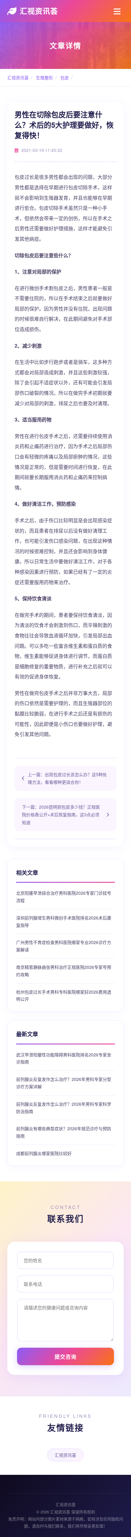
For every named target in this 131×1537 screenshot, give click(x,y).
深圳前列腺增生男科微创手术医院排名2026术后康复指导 (63, 921)
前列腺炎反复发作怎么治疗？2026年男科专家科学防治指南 (63, 1107)
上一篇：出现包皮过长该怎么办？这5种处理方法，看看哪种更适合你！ (67, 778)
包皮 (64, 77)
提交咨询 (65, 1356)
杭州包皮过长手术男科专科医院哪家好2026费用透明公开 (63, 995)
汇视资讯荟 (39, 11)
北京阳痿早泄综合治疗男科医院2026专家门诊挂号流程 (63, 896)
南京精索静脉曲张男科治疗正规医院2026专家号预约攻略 (63, 970)
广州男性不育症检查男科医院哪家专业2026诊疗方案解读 (63, 946)
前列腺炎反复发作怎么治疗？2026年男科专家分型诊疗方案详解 (63, 1082)
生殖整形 (44, 77)
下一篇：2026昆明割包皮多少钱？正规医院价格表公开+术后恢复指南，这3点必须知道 (61, 814)
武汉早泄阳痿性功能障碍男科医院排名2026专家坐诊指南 (63, 1058)
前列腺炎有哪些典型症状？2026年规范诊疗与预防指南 (63, 1132)
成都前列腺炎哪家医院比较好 (44, 1153)
